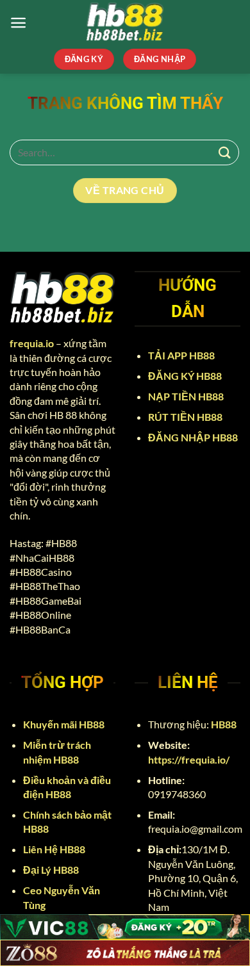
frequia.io (32, 343)
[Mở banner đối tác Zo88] (125, 953)
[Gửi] (225, 152)
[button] (18, 23)
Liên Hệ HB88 (55, 849)
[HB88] (125, 22)
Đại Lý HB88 (52, 870)
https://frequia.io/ (188, 759)
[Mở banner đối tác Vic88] (125, 927)
